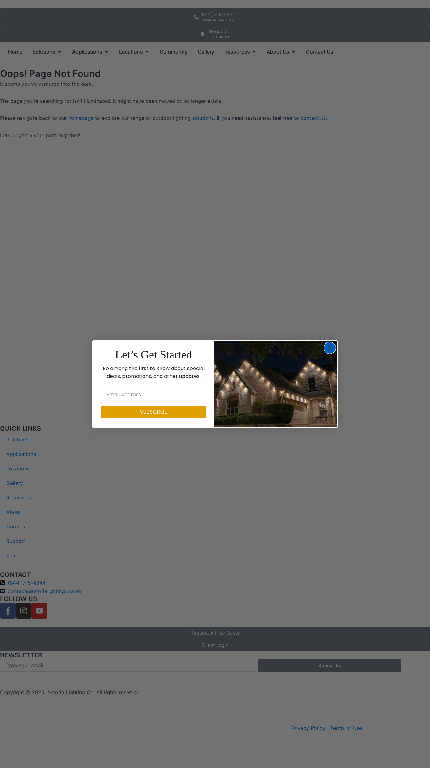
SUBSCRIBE (153, 412)
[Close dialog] (329, 347)
